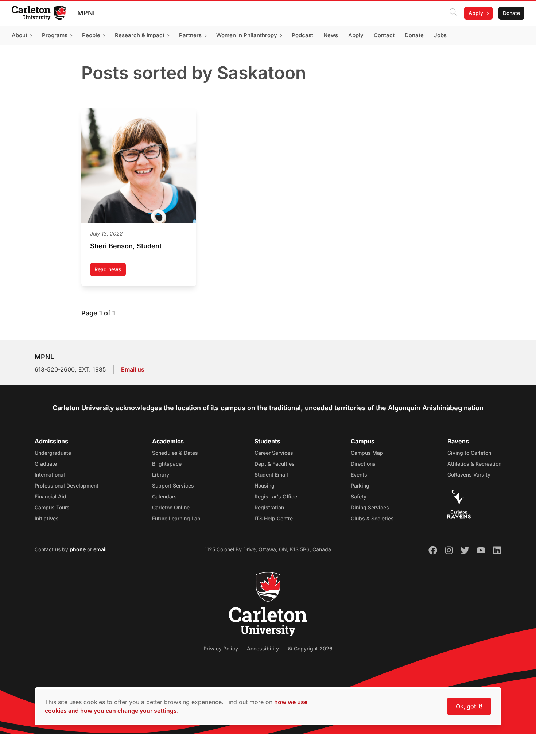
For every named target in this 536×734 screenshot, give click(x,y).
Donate (511, 13)
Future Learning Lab (176, 518)
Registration (269, 507)
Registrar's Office (276, 496)
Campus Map (367, 453)
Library (160, 474)
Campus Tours (52, 507)
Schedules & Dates (175, 453)
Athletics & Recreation (474, 464)
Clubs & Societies (372, 518)
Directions (363, 464)
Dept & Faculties (275, 464)
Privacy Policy (220, 648)
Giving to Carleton (469, 453)
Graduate (46, 464)
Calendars (164, 496)
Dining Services (370, 507)
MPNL (87, 13)
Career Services (274, 453)
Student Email (271, 474)
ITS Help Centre (274, 518)
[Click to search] (453, 13)
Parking (360, 485)
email (100, 549)
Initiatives (47, 518)
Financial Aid (50, 496)
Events (359, 474)
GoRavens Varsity (468, 474)
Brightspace (167, 464)
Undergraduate (53, 453)
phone (78, 549)
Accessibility (263, 648)
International (50, 474)
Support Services (173, 485)
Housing (265, 485)
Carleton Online (171, 507)
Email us (132, 369)
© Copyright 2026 (310, 648)
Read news (110, 271)
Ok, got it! (469, 706)
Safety (358, 496)
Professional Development (66, 485)
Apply (476, 13)
